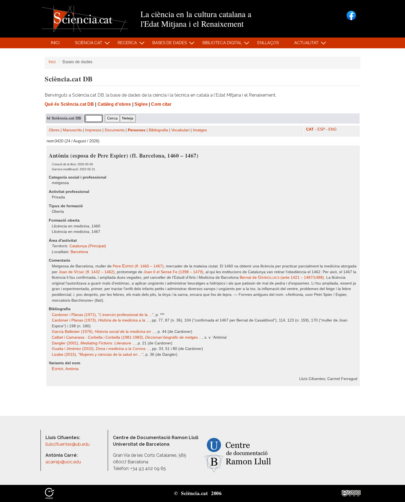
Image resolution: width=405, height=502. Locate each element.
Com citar (161, 104)
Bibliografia (158, 130)
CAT (310, 129)
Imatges (200, 130)
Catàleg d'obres (114, 104)
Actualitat (303, 44)
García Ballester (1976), (103, 332)
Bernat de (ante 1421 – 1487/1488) (282, 277)
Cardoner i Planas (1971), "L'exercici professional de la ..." (102, 315)
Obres (54, 130)
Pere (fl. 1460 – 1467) (138, 266)
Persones (136, 130)
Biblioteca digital (219, 44)
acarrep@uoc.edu (63, 461)
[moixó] (49, 493)
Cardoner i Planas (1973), (101, 320)
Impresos (93, 130)
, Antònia (65, 369)
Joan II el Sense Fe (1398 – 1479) (173, 272)
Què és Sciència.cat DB (69, 104)
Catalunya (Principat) (87, 246)
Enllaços (268, 42)
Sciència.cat (85, 44)
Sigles (141, 104)
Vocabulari (180, 130)
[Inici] (84, 18)
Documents (115, 130)
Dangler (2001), (94, 343)
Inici (55, 42)
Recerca (124, 44)
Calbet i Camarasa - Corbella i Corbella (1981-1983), (127, 337)
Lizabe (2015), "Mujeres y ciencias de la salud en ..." (97, 354)
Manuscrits (72, 130)
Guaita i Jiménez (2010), (101, 349)
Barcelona (79, 252)
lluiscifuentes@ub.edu (68, 444)
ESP (321, 129)
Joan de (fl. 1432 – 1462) (87, 272)
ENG (332, 129)
